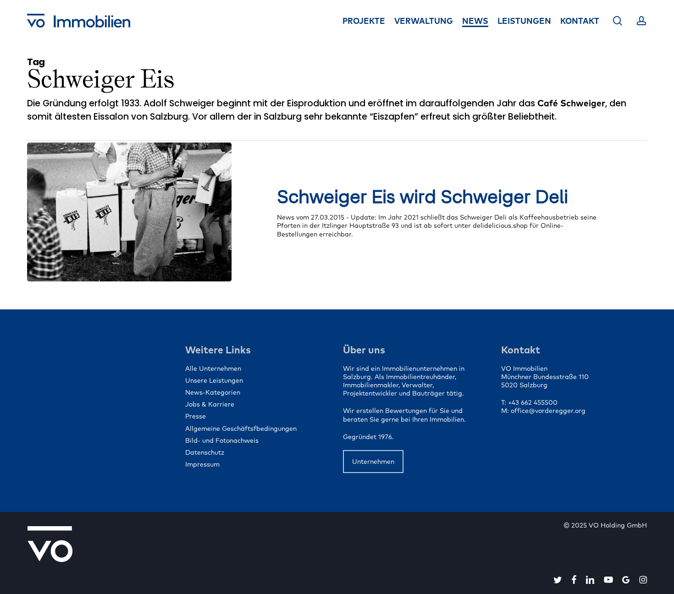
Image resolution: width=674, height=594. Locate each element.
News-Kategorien (212, 392)
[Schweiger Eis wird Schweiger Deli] (129, 212)
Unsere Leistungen (214, 380)
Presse (195, 416)
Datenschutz (204, 452)
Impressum (202, 464)
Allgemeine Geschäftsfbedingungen (241, 428)
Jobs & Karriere (209, 404)
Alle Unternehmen (213, 368)
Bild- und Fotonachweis (222, 440)
